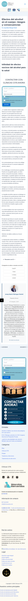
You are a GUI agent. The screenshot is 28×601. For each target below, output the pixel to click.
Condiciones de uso (7, 563)
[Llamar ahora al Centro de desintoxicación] (18, 9)
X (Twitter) (14, 274)
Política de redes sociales (8, 561)
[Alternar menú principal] (25, 4)
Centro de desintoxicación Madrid (8, 590)
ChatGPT (14, 268)
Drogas (4, 453)
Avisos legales (5, 557)
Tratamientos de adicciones (9, 458)
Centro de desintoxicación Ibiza (8, 594)
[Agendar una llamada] (9, 9)
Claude (14, 271)
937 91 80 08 (5, 502)
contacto (4, 493)
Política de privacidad (7, 559)
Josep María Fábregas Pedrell (14, 294)
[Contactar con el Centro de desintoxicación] (14, 9)
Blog (3, 448)
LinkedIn (14, 277)
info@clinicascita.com (7, 504)
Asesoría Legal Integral (7, 555)
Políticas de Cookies (7, 565)
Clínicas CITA (5, 450)
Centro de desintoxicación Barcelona (9, 592)
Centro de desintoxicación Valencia (9, 595)
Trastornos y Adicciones (8, 456)
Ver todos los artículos (14, 340)
